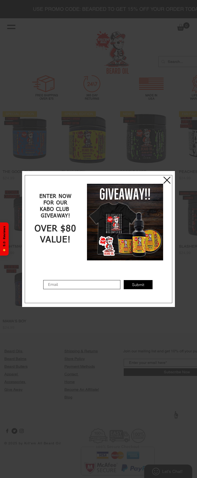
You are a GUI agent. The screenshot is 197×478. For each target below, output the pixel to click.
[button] (167, 180)
